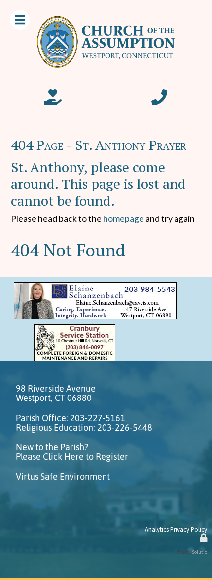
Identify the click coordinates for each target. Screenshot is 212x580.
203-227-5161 (97, 418)
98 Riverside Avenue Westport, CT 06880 (56, 393)
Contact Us (159, 94)
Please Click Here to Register (72, 457)
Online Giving (53, 94)
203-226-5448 (124, 428)
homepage (123, 219)
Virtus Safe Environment (63, 477)
